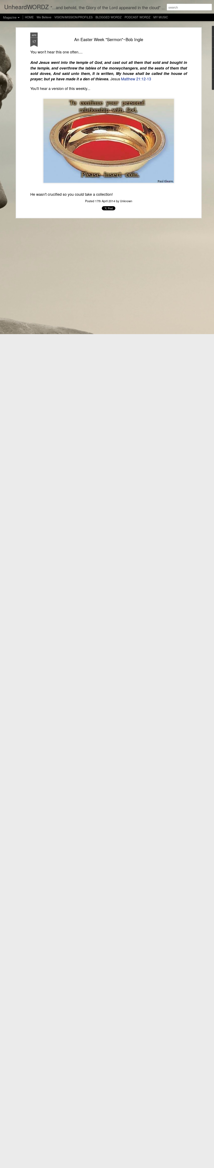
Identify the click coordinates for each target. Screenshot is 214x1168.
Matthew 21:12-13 (136, 78)
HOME (29, 17)
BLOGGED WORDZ (109, 17)
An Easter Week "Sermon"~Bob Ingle (108, 39)
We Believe (44, 17)
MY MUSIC (160, 17)
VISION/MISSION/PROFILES (73, 17)
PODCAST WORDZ (137, 17)
